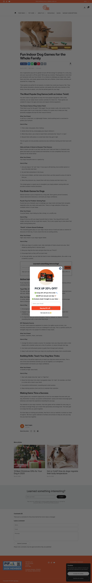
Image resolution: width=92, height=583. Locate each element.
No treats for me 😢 (46, 313)
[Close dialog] (60, 268)
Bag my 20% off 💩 (46, 308)
